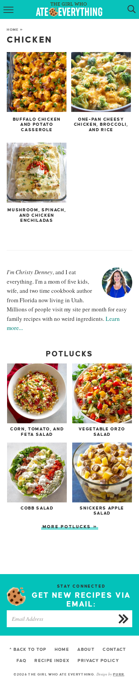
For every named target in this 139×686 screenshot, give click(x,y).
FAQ (21, 660)
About (85, 649)
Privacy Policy (98, 660)
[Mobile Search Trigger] (130, 9)
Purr (118, 674)
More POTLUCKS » (70, 526)
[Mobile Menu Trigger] (9, 9)
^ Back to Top (27, 649)
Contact (114, 649)
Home (13, 29)
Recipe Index (52, 660)
